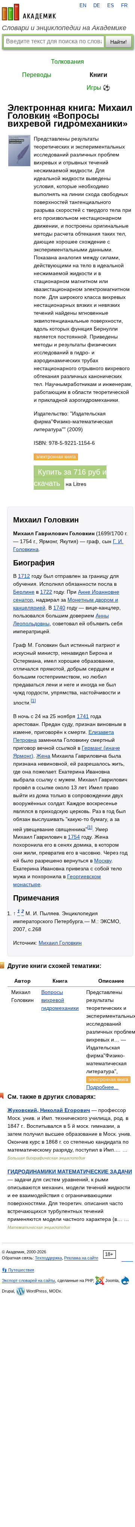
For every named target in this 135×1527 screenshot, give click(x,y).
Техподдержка (48, 1258)
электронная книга (108, 1079)
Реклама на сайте (81, 1258)
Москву (102, 861)
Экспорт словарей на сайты (28, 1280)
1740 (59, 608)
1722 (46, 592)
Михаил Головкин (60, 943)
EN (83, 5)
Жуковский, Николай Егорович (49, 1110)
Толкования (67, 61)
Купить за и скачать (70, 477)
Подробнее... (102, 1087)
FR (124, 5)
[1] (33, 700)
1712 (24, 576)
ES (110, 5)
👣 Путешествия (18, 1270)
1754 (74, 837)
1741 (83, 716)
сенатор (23, 600)
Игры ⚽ (98, 87)
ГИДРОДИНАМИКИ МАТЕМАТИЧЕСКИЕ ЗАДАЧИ (70, 1172)
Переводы (36, 75)
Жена (43, 756)
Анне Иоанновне (98, 592)
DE (96, 5)
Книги (98, 75)
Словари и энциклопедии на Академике (64, 28)
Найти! (118, 42)
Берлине (23, 592)
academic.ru (29, 12)
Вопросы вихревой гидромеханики (60, 1000)
